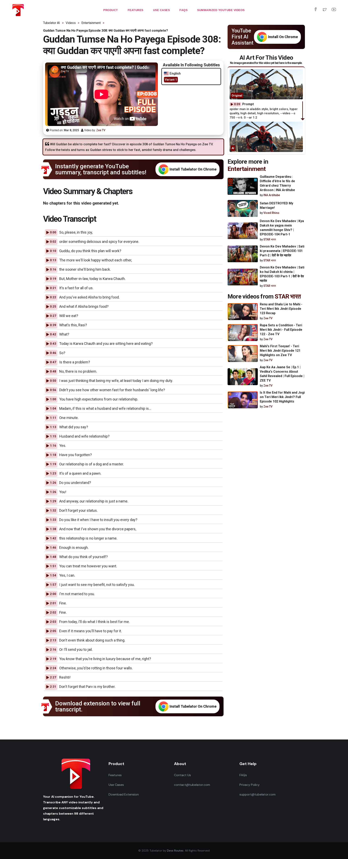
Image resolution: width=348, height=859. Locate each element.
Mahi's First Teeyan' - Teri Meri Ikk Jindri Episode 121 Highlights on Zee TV (280, 350)
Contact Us (182, 775)
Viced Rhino (271, 213)
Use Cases (116, 785)
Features (115, 775)
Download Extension (124, 794)
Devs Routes (175, 850)
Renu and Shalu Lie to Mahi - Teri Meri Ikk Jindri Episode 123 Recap (281, 308)
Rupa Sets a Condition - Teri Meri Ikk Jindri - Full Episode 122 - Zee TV (281, 329)
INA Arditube (271, 195)
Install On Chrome (283, 37)
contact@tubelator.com (192, 785)
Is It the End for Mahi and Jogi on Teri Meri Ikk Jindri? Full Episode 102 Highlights (282, 397)
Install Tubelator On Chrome (193, 169)
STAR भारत (269, 239)
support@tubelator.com (257, 794)
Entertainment (247, 168)
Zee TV (100, 130)
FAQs (243, 775)
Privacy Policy (249, 785)
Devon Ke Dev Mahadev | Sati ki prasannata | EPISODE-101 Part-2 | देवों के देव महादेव (282, 251)
